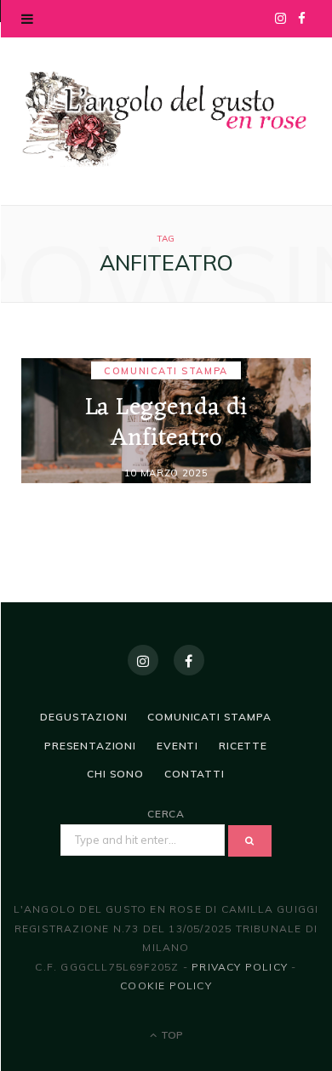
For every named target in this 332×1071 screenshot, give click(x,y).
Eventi (177, 745)
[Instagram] (143, 660)
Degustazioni (83, 716)
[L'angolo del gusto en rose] (166, 119)
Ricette (243, 745)
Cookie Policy (166, 985)
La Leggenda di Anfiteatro (166, 422)
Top (170, 1034)
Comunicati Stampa (165, 370)
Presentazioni (90, 745)
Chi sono (115, 773)
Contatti (194, 773)
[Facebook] (189, 660)
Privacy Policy (240, 966)
